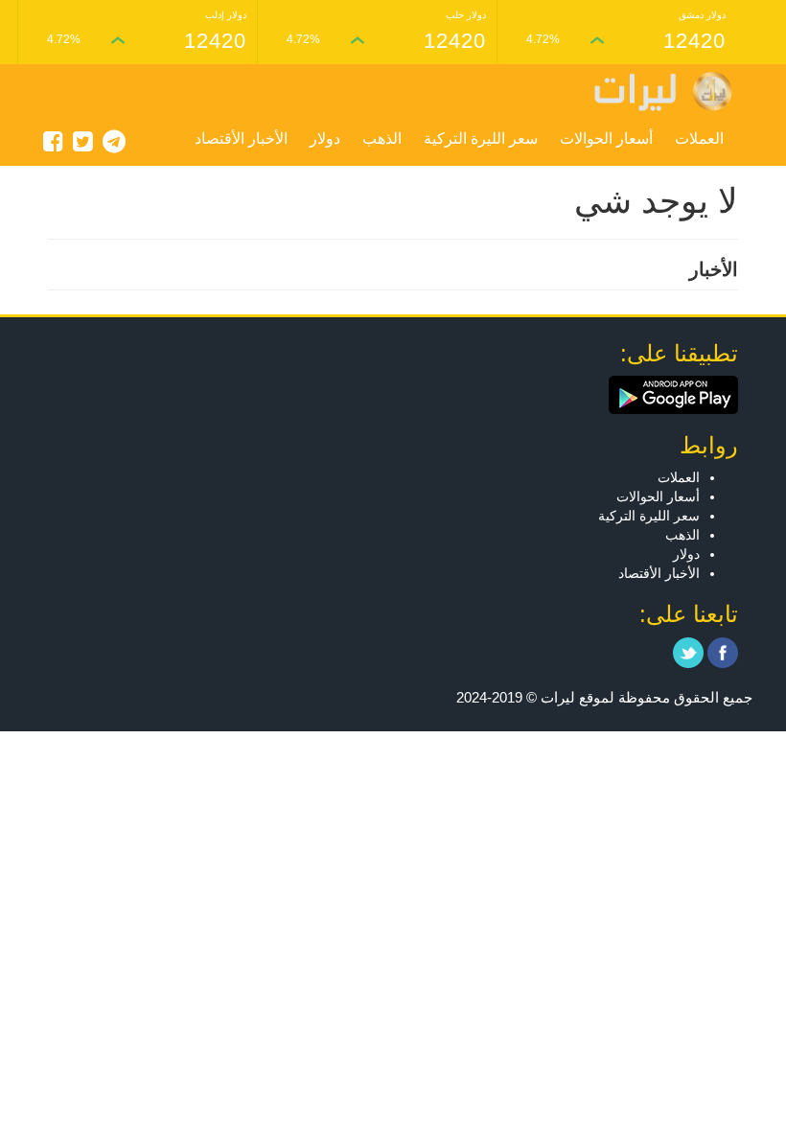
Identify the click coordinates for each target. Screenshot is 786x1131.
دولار (325, 138)
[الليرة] (653, 91)
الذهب (382, 138)
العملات (699, 138)
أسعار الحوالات (606, 138)
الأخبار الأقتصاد (241, 138)
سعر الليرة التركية (481, 138)
